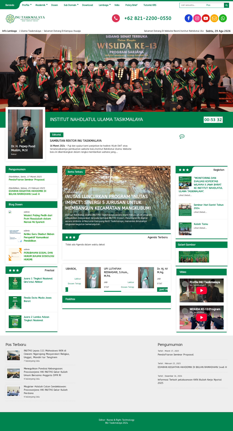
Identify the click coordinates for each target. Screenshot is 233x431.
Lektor (111, 282)
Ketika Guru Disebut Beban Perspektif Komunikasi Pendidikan (39, 237)
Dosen (54, 5)
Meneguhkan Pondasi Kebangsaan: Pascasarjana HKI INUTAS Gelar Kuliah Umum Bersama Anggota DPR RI (46, 372)
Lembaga (103, 5)
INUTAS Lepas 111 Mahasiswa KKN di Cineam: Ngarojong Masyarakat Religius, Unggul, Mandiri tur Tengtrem (47, 354)
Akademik (40, 5)
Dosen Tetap (108, 287)
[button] (155, 169)
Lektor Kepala (161, 279)
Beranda (10, 5)
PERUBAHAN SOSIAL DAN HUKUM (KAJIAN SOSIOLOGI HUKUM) (39, 256)
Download (87, 5)
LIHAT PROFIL (146, 289)
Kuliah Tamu (201, 224)
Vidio (117, 5)
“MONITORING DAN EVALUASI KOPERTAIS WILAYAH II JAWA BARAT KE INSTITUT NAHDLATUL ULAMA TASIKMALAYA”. (201, 185)
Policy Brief (131, 5)
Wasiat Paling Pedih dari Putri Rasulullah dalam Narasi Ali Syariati (38, 218)
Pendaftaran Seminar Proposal (27, 179)
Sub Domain (70, 5)
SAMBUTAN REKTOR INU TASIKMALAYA (76, 140)
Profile (25, 5)
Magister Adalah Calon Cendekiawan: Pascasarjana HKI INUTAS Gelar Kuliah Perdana (46, 390)
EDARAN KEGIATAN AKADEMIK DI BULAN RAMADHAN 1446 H (27, 193)
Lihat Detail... (185, 195)
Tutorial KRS (149, 5)
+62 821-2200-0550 (147, 18)
